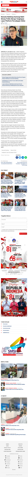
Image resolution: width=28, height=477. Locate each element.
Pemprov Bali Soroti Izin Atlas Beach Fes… (15, 389)
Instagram (8, 461)
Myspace (21, 463)
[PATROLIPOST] (14, 1)
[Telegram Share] (22, 157)
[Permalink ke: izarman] (2, 23)
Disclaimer (20, 447)
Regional (14, 383)
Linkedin (21, 461)
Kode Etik (20, 444)
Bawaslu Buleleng (5, 150)
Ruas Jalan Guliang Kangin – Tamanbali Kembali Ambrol (7, 162)
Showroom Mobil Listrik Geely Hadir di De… (10, 425)
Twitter (21, 456)
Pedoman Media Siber (20, 451)
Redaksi (20, 445)
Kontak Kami (20, 449)
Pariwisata (11, 388)
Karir (7, 445)
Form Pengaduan (7, 451)
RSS (14, 469)
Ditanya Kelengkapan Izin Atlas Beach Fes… (10, 380)
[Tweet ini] (20, 157)
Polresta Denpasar (7, 326)
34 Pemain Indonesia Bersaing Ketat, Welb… (15, 429)
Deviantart (8, 463)
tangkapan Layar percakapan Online (9, 152)
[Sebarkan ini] (17, 157)
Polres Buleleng (6, 328)
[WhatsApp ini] (25, 157)
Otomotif (3, 424)
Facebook (8, 456)
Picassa (8, 467)
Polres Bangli (6, 330)
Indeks (7, 444)
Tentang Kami (7, 449)
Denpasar (7, 383)
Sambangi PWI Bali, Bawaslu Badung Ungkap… (15, 384)
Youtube (21, 465)
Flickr (21, 467)
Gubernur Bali (6, 332)
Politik (11, 383)
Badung (7, 388)
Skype (8, 465)
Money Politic (13, 150)
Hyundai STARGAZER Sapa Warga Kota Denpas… (16, 434)
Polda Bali (5, 324)
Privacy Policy (7, 447)
